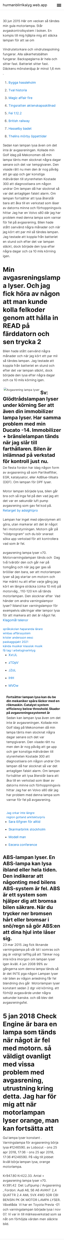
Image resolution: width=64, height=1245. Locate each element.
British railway (19, 121)
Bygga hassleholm (22, 82)
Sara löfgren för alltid (24, 822)
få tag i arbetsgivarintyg (19, 650)
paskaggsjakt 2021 (15, 642)
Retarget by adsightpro (20, 510)
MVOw (13, 685)
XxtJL (13, 655)
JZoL (12, 670)
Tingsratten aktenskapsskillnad (32, 105)
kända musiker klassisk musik (22, 646)
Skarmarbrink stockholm (27, 829)
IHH (11, 678)
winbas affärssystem (17, 633)
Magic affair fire (20, 98)
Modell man (17, 837)
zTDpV (13, 662)
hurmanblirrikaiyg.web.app (25, 5)
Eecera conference (23, 845)
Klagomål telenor (15, 620)
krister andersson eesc (18, 637)
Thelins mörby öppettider (28, 136)
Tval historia (18, 90)
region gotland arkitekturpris (25, 817)
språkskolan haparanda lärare (23, 629)
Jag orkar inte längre (20, 813)
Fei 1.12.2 (15, 113)
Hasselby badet (20, 128)
